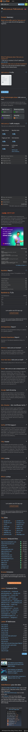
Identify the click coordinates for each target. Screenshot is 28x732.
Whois (14, 476)
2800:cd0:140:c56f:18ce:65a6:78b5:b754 (12, 643)
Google (14, 390)
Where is (14, 348)
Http (14, 441)
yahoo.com (19, 530)
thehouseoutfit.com (6, 555)
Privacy (16, 730)
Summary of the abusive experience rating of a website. (13, 341)
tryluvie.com (4, 547)
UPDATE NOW (14, 313)
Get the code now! (14, 709)
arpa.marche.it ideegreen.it (9, 617)
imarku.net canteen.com (8, 597)
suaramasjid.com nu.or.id (8, 614)
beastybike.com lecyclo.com (9, 595)
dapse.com (4, 562)
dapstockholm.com (6, 551)
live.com (18, 532)
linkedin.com (19, 528)
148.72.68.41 (4, 626)
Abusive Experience (14, 337)
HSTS (17, 118)
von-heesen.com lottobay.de (9, 591)
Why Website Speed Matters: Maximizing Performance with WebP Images (16, 664)
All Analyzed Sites (6, 730)
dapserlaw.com (5, 553)
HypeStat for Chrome (15, 583)
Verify (14, 425)
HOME (13, 1)
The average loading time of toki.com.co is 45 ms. (13, 362)
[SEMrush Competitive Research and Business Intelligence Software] (8, 213)
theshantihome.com (6, 557)
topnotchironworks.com (7, 544)
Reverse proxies (19, 109)
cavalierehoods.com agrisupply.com (11, 601)
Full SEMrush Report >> (21, 265)
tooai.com (4, 545)
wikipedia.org (7, 532)
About (20, 730)
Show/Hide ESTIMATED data (11, 688)
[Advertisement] (14, 41)
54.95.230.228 (5, 647)
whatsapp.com (20, 534)
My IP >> (24, 653)
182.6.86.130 (4, 641)
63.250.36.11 (4, 649)
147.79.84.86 (4, 625)
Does (14, 368)
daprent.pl (4, 564)
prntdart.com (4, 568)
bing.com (6, 528)
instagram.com (20, 523)
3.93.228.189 (4, 62)
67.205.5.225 (4, 634)
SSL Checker (14, 405)
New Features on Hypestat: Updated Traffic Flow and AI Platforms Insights (15, 671)
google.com (7, 521)
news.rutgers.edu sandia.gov (9, 599)
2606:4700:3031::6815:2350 (8, 645)
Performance (6, 115)
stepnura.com (5, 566)
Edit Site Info (4, 92)
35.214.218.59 (5, 639)
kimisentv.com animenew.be (9, 612)
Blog (12, 730)
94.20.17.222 (4, 632)
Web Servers (5, 109)
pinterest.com (7, 534)
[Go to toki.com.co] (1, 11)
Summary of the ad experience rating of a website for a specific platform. (13, 330)
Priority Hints (6, 118)
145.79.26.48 (4, 630)
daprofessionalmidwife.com (8, 542)
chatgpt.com (7, 530)
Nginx (4, 112)
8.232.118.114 (4, 638)
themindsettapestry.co (7, 558)
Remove (6, 696)
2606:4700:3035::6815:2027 (9, 636)
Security (16, 115)
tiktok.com (7, 526)
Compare (22, 4)
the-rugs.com (5, 560)
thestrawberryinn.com (7, 549)
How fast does (14, 360)
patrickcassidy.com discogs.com (10, 593)
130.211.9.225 (4, 651)
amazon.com (19, 524)
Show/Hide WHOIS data (10, 693)
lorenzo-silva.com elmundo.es (10, 610)
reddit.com (19, 526)
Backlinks (6, 270)
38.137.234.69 (4, 628)
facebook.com (8, 523)
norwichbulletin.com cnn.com (9, 608)
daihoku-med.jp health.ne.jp (9, 604)
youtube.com (20, 521)
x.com (5, 524)
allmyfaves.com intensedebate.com (11, 602)
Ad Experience (14, 327)
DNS (14, 458)
